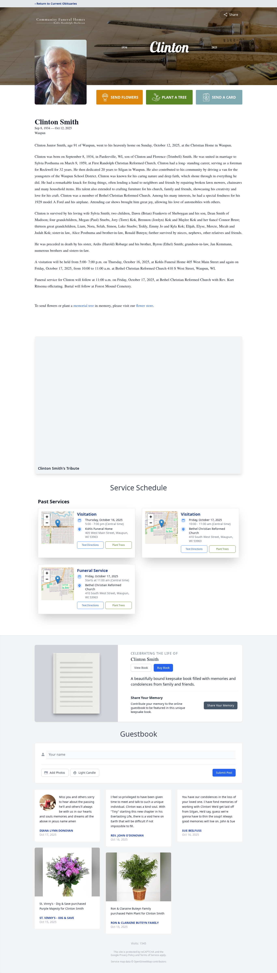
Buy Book (163, 668)
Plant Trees (118, 545)
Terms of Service (149, 955)
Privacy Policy (127, 955)
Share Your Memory (220, 705)
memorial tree (83, 305)
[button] (57, 523)
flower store (144, 305)
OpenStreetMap (143, 961)
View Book (141, 668)
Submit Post (224, 773)
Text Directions (90, 545)
